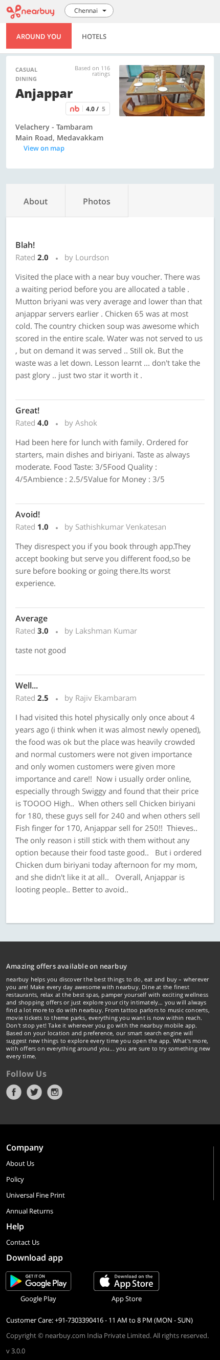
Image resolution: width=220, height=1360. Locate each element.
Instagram (54, 1092)
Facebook (13, 1092)
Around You (38, 36)
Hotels (94, 36)
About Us (20, 1163)
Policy (15, 1179)
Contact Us (22, 1242)
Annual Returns (29, 1211)
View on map (44, 148)
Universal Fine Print (35, 1195)
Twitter (34, 1092)
